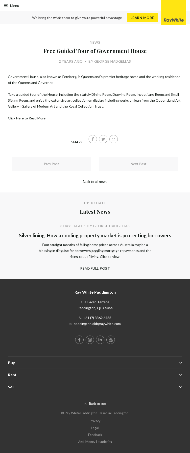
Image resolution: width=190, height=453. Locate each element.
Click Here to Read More (27, 118)
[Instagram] (90, 340)
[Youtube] (110, 340)
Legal (95, 428)
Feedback (95, 435)
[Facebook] (93, 139)
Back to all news (95, 181)
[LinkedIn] (100, 340)
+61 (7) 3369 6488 (97, 318)
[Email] (113, 139)
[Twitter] (103, 139)
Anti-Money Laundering (95, 442)
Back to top (97, 404)
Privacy (95, 421)
